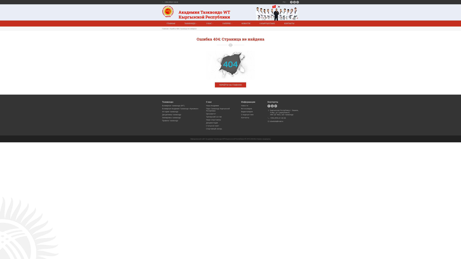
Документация (212, 123)
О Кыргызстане (267, 23)
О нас (209, 23)
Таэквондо (190, 23)
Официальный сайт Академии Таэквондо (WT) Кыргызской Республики (217, 139)
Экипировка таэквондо (171, 117)
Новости (246, 23)
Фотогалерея (246, 108)
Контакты (289, 23)
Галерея (226, 23)
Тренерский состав (214, 117)
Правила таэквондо (170, 120)
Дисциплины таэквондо (171, 114)
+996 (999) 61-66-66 (171, 2)
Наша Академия (212, 105)
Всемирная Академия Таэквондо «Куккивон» (180, 108)
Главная (171, 23)
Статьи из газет (212, 126)
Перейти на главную (230, 85)
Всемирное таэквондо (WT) (173, 105)
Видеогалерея (247, 111)
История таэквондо (170, 111)
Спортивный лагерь (214, 129)
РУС (284, 2)
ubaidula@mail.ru (276, 121)
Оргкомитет (211, 114)
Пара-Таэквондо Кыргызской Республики (218, 109)
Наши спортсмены (213, 120)
